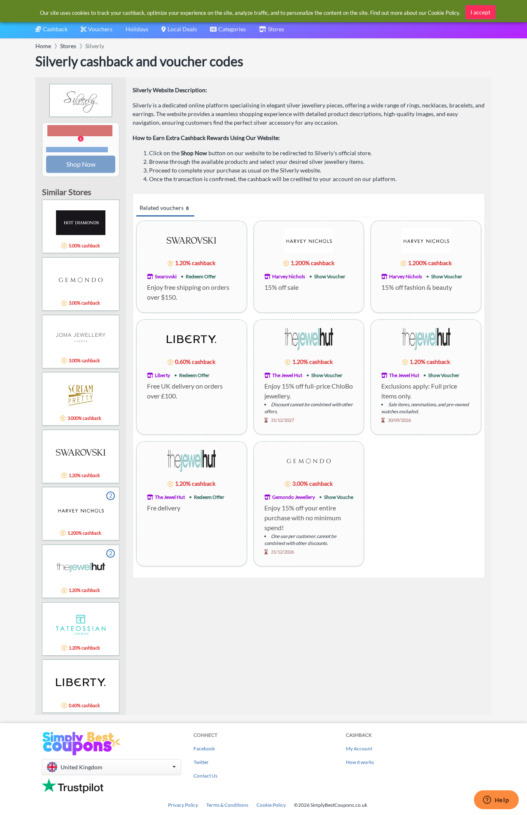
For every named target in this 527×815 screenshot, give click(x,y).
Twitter (201, 762)
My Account (359, 748)
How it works (360, 762)
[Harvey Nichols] (308, 239)
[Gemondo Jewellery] (308, 460)
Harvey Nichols (288, 276)
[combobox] (228, 32)
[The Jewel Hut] (308, 338)
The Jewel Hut (287, 375)
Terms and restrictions (77, 149)
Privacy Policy (183, 805)
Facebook (204, 748)
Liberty (162, 375)
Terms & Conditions (227, 805)
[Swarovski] (191, 239)
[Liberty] (191, 338)
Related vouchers (164, 207)
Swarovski (166, 276)
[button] (80, 139)
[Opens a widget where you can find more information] (496, 800)
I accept (480, 12)
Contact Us (205, 776)
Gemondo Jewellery (293, 497)
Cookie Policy (271, 805)
